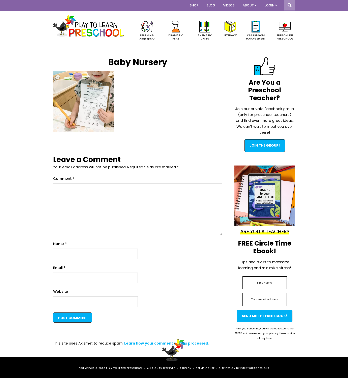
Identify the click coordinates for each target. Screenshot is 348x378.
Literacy (230, 35)
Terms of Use (205, 368)
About (248, 5)
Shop (194, 5)
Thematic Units (205, 36)
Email (59, 267)
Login (269, 5)
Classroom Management (256, 36)
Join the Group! (265, 145)
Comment (64, 178)
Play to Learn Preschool (88, 26)
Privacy (186, 368)
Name (60, 243)
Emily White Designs (254, 368)
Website (60, 291)
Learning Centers (146, 37)
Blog (210, 5)
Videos (229, 5)
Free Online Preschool (285, 36)
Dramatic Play (175, 36)
